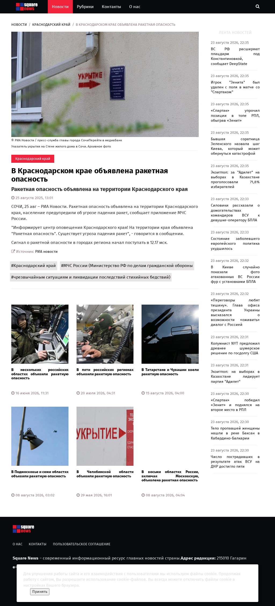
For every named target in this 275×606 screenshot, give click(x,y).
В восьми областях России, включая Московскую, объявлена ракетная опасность (170, 476)
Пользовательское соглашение (81, 544)
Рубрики (85, 6)
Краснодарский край (51, 25)
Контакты (111, 6)
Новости (60, 6)
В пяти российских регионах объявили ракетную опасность (105, 371)
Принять (39, 591)
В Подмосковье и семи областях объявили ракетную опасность (39, 474)
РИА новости (46, 251)
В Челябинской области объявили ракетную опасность (105, 474)
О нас (134, 6)
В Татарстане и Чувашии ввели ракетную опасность (170, 371)
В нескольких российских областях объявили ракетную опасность (39, 373)
